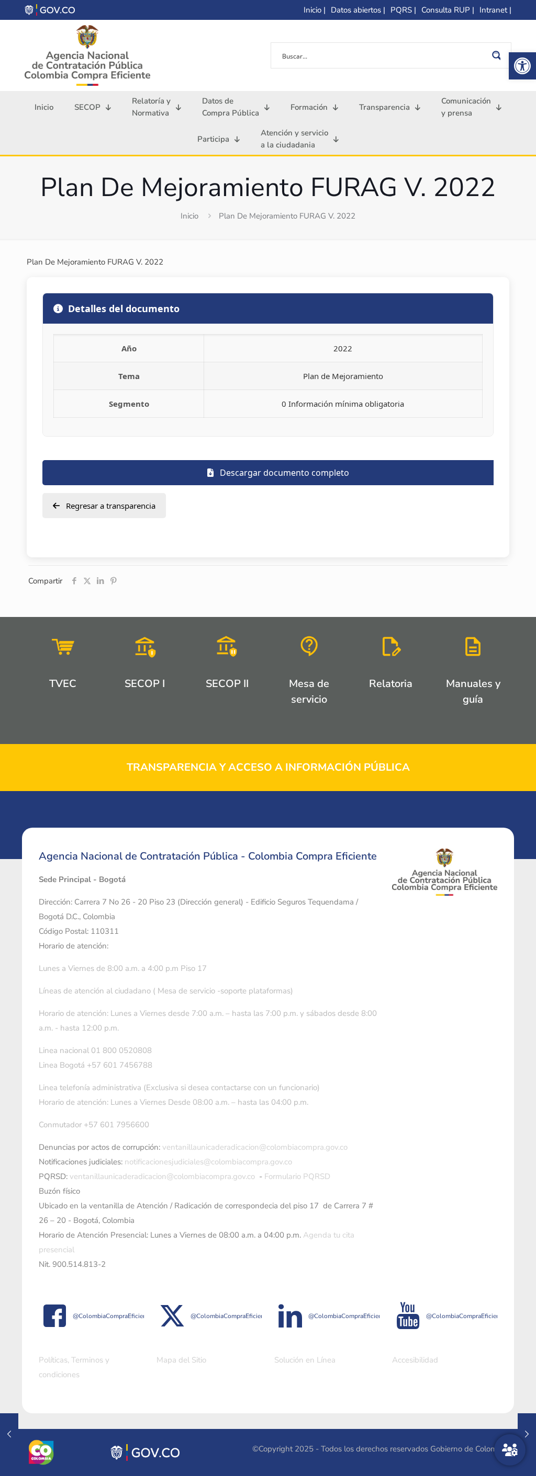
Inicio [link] (189, 216)
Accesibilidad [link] (415, 1360)
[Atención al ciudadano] (510, 1450)
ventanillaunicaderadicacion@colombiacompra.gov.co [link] (255, 1147)
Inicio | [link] (315, 10)
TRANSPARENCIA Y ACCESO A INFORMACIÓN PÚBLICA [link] (268, 767)
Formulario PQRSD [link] (297, 1176)
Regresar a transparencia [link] (109, 505)
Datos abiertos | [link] (358, 10)
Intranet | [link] (495, 10)
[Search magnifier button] (498, 55)
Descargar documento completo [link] (283, 472)
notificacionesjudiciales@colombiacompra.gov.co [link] (208, 1162)
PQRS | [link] (403, 10)
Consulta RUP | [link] (447, 10)
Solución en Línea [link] (305, 1360)
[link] (522, 65)
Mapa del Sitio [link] (181, 1360)
